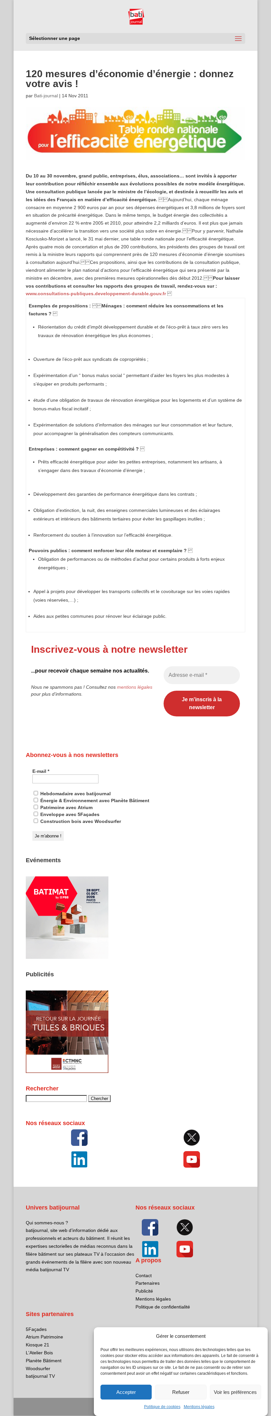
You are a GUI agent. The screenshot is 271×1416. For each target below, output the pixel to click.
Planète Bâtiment (43, 1360)
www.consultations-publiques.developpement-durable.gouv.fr (96, 293)
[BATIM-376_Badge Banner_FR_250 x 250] (67, 957)
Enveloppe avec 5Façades (69, 814)
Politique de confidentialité (163, 1306)
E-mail (40, 771)
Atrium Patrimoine (44, 1336)
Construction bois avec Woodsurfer (80, 821)
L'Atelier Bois (39, 1352)
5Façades (36, 1329)
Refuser (180, 1392)
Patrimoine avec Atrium (66, 807)
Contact (144, 1275)
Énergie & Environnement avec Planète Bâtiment (94, 800)
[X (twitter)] (191, 1137)
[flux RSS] (79, 1137)
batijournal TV (40, 1376)
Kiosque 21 (37, 1344)
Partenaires (148, 1283)
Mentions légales (199, 1406)
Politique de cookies (162, 1406)
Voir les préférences (235, 1392)
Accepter (126, 1392)
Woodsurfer (38, 1368)
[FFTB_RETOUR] (67, 1071)
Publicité (144, 1291)
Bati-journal (46, 95)
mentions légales (134, 687)
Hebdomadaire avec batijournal (75, 793)
